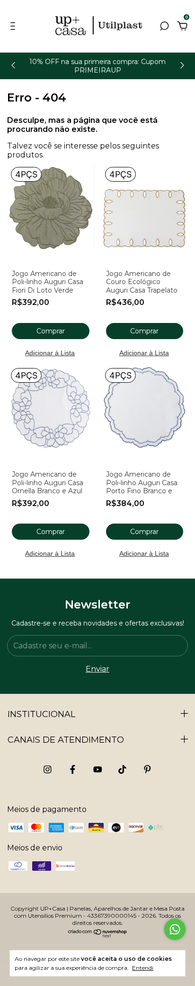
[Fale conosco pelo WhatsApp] (175, 929)
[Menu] (14, 26)
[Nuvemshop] (97, 935)
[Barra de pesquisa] (164, 26)
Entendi (142, 967)
